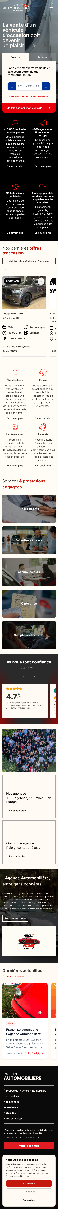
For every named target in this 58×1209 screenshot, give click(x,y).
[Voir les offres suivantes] (12, 269)
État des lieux (15, 380)
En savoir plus (14, 418)
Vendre (15, 57)
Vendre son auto (29, 1145)
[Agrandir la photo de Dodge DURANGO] (41, 281)
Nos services (11, 1096)
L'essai (43, 380)
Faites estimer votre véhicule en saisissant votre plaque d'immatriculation (29, 71)
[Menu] (51, 7)
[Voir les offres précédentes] (5, 269)
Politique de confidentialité (17, 1176)
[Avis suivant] (34, 676)
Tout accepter (29, 1183)
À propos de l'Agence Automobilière (25, 1090)
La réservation (15, 434)
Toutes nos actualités (16, 976)
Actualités (10, 1113)
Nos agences (11, 1101)
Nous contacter (13, 1118)
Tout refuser (29, 1192)
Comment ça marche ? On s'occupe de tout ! (29, 96)
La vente (43, 434)
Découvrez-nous (15, 918)
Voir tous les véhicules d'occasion (29, 261)
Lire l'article (33, 1053)
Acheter (42, 57)
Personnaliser (29, 1200)
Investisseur (11, 1107)
